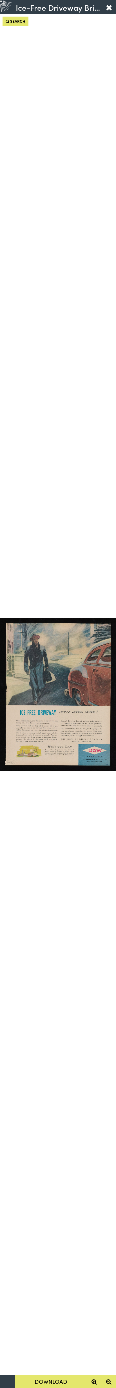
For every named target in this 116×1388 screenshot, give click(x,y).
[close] (109, 7)
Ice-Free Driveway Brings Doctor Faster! (59, 7)
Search (17, 21)
